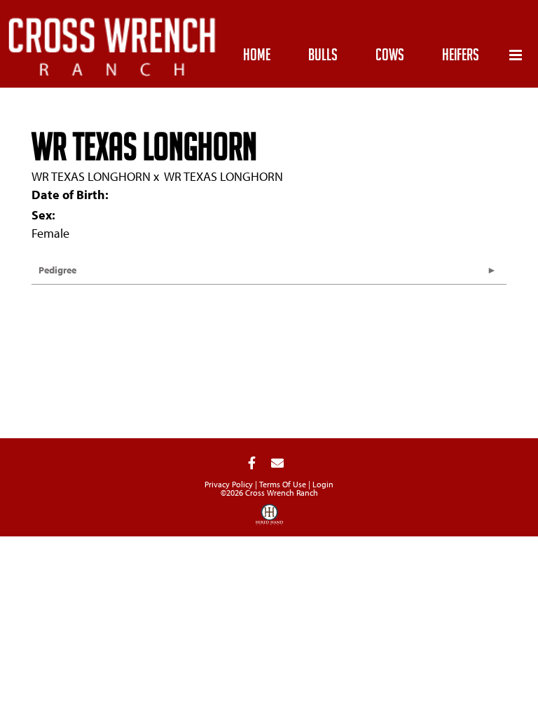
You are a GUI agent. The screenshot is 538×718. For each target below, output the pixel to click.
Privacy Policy (229, 484)
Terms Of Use (282, 484)
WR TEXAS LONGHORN (91, 176)
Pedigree (57, 270)
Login (322, 484)
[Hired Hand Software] (269, 519)
